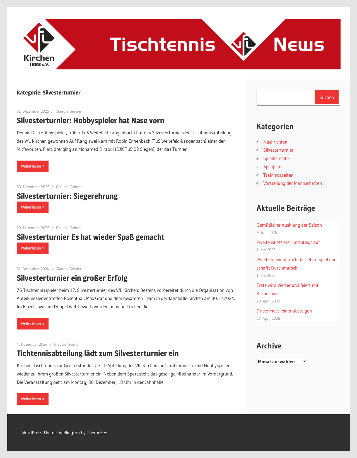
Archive (269, 345)
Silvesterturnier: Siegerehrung (67, 196)
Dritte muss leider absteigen (284, 311)
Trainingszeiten (278, 175)
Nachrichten (275, 142)
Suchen (327, 97)
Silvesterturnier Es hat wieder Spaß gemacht (91, 237)
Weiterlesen (31, 166)
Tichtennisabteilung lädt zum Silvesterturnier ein (98, 353)
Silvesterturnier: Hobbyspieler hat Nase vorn (90, 120)
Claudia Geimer (68, 111)
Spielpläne (273, 166)
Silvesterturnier (278, 150)
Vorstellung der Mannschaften (292, 183)
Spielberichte (276, 158)
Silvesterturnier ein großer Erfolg (72, 278)
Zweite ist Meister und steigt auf (288, 242)
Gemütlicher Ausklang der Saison (289, 225)
